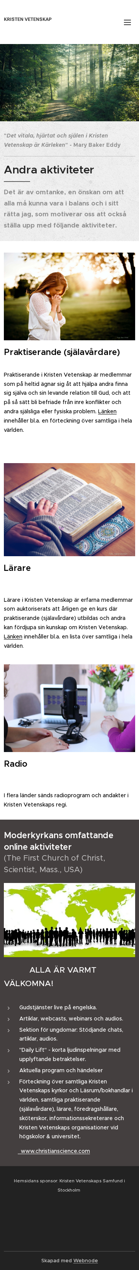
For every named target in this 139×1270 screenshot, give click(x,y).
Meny (127, 22)
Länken (107, 411)
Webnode (85, 1260)
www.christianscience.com (54, 1151)
